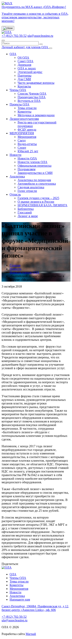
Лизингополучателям (24, 118)
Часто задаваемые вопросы (36, 82)
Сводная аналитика (31, 187)
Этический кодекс (30, 72)
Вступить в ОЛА (29, 100)
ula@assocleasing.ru (40, 35)
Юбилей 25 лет (28, 151)
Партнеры (24, 75)
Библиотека (26, 209)
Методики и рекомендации (36, 115)
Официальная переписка (34, 165)
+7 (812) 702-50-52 (14, 35)
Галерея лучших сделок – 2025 (38, 198)
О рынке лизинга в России (36, 201)
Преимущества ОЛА (32, 97)
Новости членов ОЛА (32, 162)
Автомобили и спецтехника (37, 183)
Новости (15, 154)
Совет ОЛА (25, 61)
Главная (15, 265)
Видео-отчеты (27, 144)
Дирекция (24, 64)
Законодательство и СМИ (35, 173)
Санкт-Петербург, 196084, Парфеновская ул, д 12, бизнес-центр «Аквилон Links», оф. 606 (35, 608)
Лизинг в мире (28, 216)
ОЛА (13, 54)
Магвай (31, 634)
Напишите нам (20, 599)
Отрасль (15, 194)
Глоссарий (25, 212)
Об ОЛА (23, 57)
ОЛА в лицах (27, 68)
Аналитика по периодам (34, 180)
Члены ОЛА (18, 90)
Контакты (24, 86)
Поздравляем (26, 169)
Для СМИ (24, 79)
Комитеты (24, 111)
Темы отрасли (27, 108)
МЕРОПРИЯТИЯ (22, 133)
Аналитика (17, 176)
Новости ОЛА (27, 158)
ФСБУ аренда (27, 129)
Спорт (22, 147)
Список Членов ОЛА (32, 93)
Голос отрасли (27, 191)
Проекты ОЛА (19, 104)
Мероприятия (27, 136)
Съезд (22, 140)
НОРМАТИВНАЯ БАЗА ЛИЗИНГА (42, 205)
